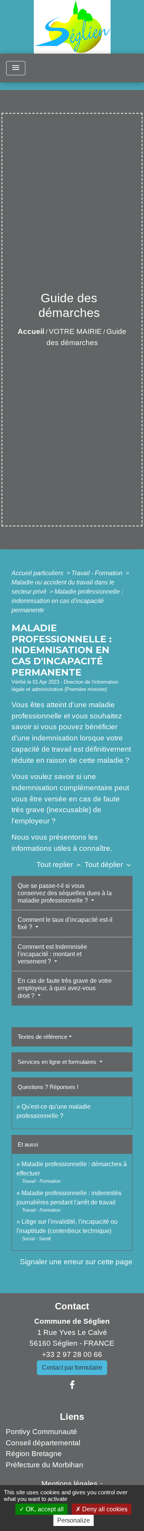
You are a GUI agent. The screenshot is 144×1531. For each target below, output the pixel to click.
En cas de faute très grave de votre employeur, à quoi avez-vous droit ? (65, 988)
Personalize (73, 1520)
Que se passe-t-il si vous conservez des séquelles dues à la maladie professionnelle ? (65, 893)
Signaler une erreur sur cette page (76, 1262)
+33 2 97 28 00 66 (72, 1354)
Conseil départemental (43, 1443)
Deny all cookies (104, 1509)
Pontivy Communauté (41, 1432)
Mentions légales (69, 1484)
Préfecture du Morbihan (44, 1465)
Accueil (31, 331)
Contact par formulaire (72, 1367)
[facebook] (72, 1385)
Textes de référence (42, 1036)
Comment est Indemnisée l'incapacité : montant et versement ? (52, 954)
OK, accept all (44, 1509)
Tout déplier (108, 864)
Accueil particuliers (38, 573)
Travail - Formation (97, 573)
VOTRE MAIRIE (75, 331)
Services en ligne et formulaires (58, 1061)
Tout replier (59, 864)
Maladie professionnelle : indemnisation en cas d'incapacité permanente (67, 600)
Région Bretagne (34, 1454)
